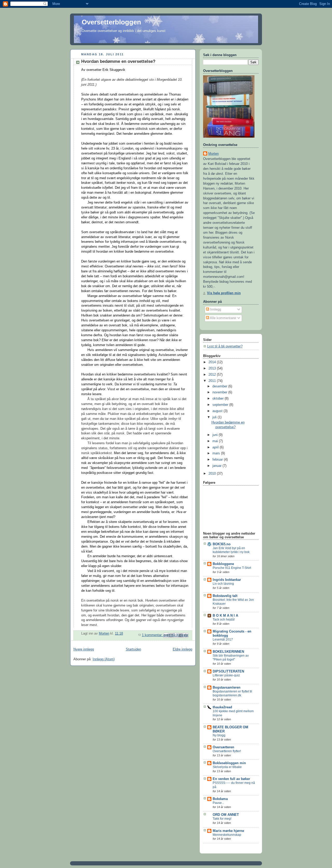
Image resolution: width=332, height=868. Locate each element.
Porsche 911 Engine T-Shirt (232, 568)
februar (218, 459)
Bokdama (220, 799)
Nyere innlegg (83, 649)
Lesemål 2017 (223, 639)
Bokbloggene (223, 564)
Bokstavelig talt (225, 596)
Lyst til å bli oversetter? (225, 346)
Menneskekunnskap (227, 835)
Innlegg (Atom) (104, 659)
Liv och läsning (223, 584)
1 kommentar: (153, 635)
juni (215, 435)
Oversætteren (223, 747)
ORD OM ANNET (226, 815)
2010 (213, 473)
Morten (213, 154)
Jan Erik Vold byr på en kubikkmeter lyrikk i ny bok (231, 550)
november (220, 392)
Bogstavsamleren (226, 687)
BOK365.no (222, 544)
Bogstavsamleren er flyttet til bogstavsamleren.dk (232, 693)
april (216, 447)
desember (220, 386)
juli (215, 417)
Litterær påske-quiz (226, 675)
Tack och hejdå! (224, 619)
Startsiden (133, 649)
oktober (218, 398)
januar (217, 466)
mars (216, 453)
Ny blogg (219, 735)
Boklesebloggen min (229, 763)
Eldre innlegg (182, 649)
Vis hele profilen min (224, 293)
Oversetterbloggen (111, 22)
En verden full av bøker (231, 779)
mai (215, 441)
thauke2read (222, 707)
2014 (213, 362)
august (218, 411)
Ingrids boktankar (227, 580)
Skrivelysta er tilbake (227, 767)
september (220, 405)
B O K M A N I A (225, 615)
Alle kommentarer (222, 318)
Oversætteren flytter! (227, 751)
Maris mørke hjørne (228, 831)
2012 (213, 374)
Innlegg (215, 309)
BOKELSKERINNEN (228, 652)
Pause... (218, 803)
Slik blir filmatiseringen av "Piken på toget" (231, 658)
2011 (213, 381)
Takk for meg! (222, 818)
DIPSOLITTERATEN (228, 671)
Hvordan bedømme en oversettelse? (118, 61)
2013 (213, 368)
